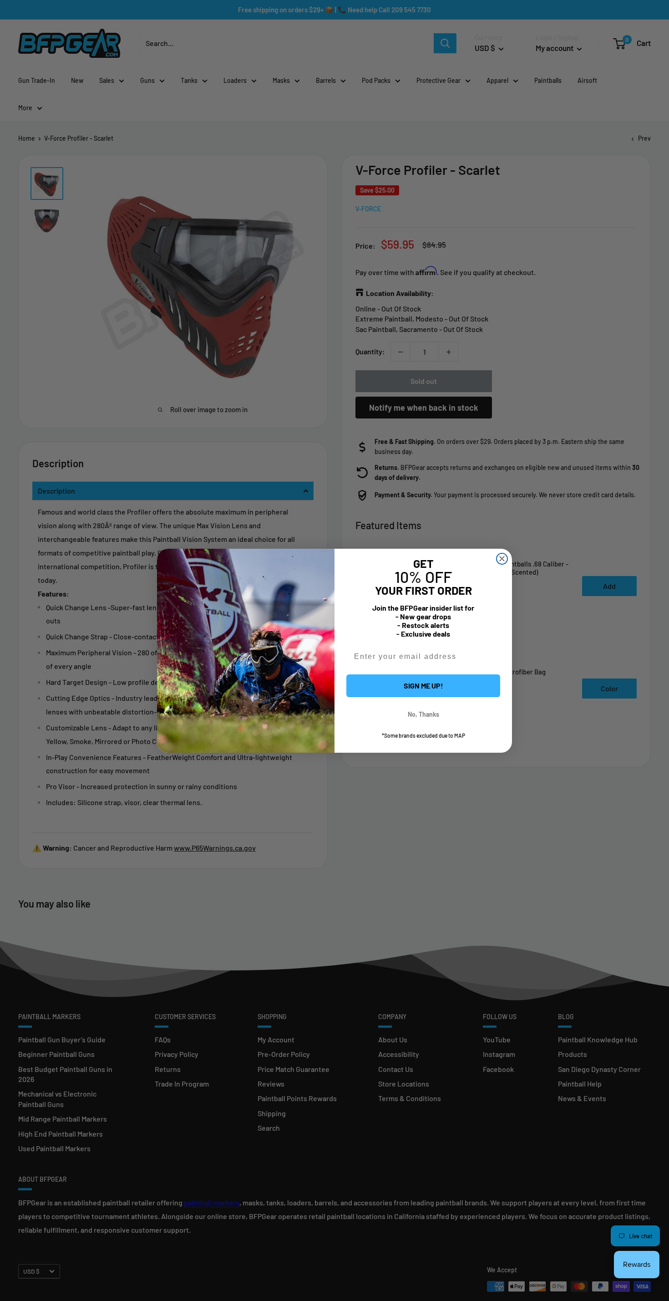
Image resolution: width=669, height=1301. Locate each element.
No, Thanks (423, 714)
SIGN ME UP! (423, 685)
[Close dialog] (502, 558)
